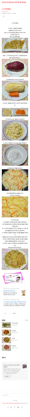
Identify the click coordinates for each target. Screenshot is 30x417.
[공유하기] (7, 313)
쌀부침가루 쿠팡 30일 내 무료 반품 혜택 (9, 291)
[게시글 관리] (9, 313)
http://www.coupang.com (9, 288)
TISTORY (15, 400)
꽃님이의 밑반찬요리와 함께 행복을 (14, 2)
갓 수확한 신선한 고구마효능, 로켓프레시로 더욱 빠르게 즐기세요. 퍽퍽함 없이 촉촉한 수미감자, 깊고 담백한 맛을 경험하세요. (14, 304)
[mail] (21, 408)
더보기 (26, 320)
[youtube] (18, 408)
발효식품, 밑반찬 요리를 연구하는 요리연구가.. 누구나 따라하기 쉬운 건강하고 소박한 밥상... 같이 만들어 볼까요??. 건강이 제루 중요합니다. (11, 371)
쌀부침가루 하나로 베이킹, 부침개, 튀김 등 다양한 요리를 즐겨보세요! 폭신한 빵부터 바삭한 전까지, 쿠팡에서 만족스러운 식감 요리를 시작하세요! (10, 293)
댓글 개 (4, 357)
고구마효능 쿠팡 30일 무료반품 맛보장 (14, 302)
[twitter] (11, 408)
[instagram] (14, 408)
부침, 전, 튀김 (4, 11)
